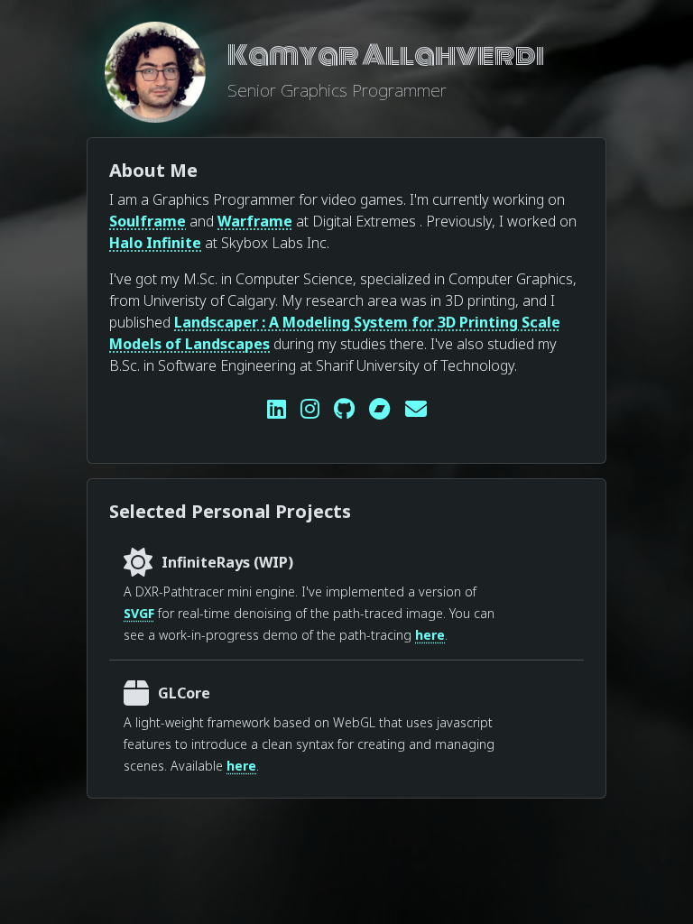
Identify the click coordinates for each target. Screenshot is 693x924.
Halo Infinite (155, 243)
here (430, 634)
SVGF (139, 613)
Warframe (254, 221)
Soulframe (147, 221)
